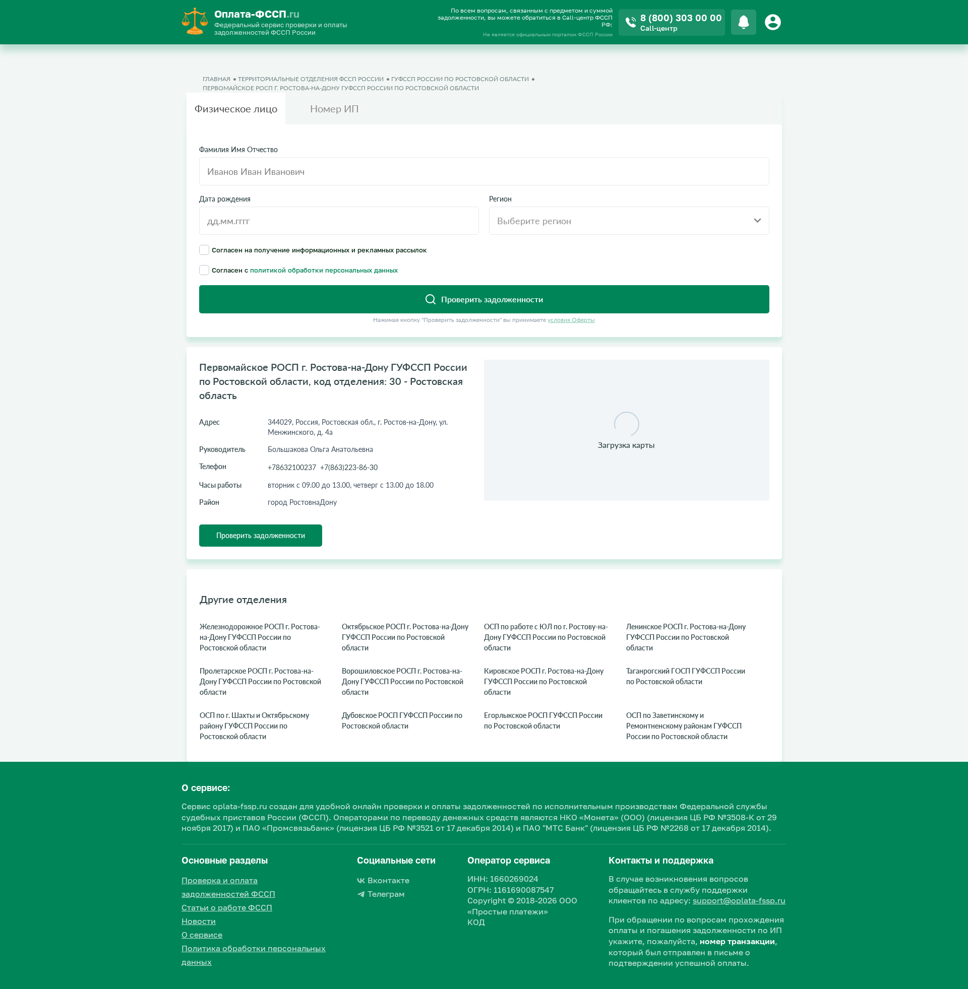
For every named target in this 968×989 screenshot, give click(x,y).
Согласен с (305, 270)
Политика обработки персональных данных (254, 955)
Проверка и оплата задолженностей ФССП (228, 887)
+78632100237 (292, 467)
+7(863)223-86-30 (349, 467)
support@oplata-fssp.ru (739, 900)
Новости (199, 921)
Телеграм (386, 894)
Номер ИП (334, 108)
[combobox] (629, 220)
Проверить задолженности (260, 535)
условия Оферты (571, 319)
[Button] (774, 22)
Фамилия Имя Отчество (238, 149)
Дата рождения (225, 199)
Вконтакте (388, 880)
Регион (500, 199)
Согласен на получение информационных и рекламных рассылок (319, 249)
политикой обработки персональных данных (324, 270)
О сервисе (202, 935)
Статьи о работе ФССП (227, 907)
